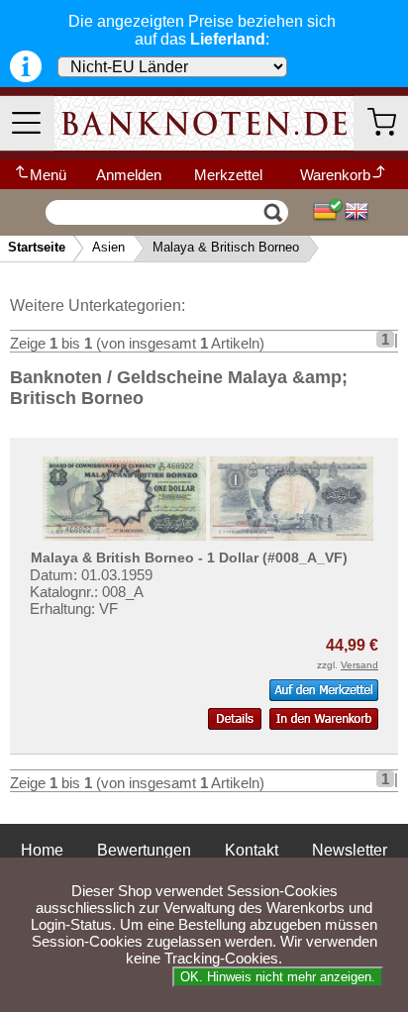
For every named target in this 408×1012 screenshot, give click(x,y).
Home (42, 850)
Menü (48, 174)
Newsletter (349, 850)
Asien (108, 247)
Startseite (36, 247)
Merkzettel (228, 174)
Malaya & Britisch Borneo (226, 247)
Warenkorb (335, 174)
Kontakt (251, 850)
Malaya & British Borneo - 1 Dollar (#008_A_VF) (189, 557)
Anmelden (128, 174)
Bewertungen (144, 850)
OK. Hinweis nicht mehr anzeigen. (277, 976)
